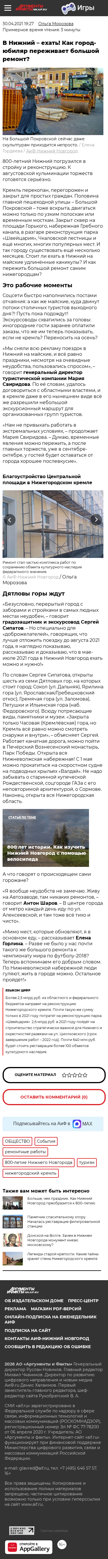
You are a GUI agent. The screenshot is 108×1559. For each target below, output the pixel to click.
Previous (9, 519)
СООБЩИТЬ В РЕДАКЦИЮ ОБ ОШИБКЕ (48, 1346)
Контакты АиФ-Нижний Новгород (47, 1338)
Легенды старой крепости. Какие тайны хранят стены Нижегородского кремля (62, 1256)
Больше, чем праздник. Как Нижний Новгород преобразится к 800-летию (61, 1200)
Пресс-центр (83, 1300)
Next (96, 519)
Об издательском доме (34, 1300)
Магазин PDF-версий (56, 1308)
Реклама (15, 1308)
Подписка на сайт (28, 1330)
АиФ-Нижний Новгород (52, 151)
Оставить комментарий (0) (54, 1097)
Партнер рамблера (54, 1530)
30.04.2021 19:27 (18, 23)
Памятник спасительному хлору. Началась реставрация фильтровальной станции (63, 1221)
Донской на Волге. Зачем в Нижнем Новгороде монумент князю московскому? (59, 1240)
